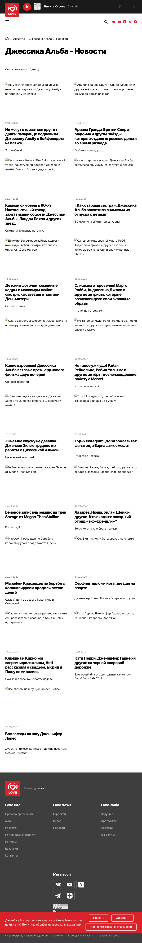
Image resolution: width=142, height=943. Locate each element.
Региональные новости (20, 834)
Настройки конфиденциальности (111, 926)
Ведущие (107, 814)
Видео (57, 821)
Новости (59, 828)
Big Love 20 (108, 834)
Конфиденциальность (80, 935)
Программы (109, 821)
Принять (98, 917)
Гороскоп (59, 814)
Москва (42, 788)
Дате (33, 69)
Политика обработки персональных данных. (52, 924)
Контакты (11, 855)
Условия (58, 935)
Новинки (107, 828)
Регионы (11, 841)
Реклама (11, 828)
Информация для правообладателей (26, 935)
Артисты (19, 38)
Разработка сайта (109, 935)
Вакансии (11, 848)
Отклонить (122, 917)
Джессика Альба (40, 38)
